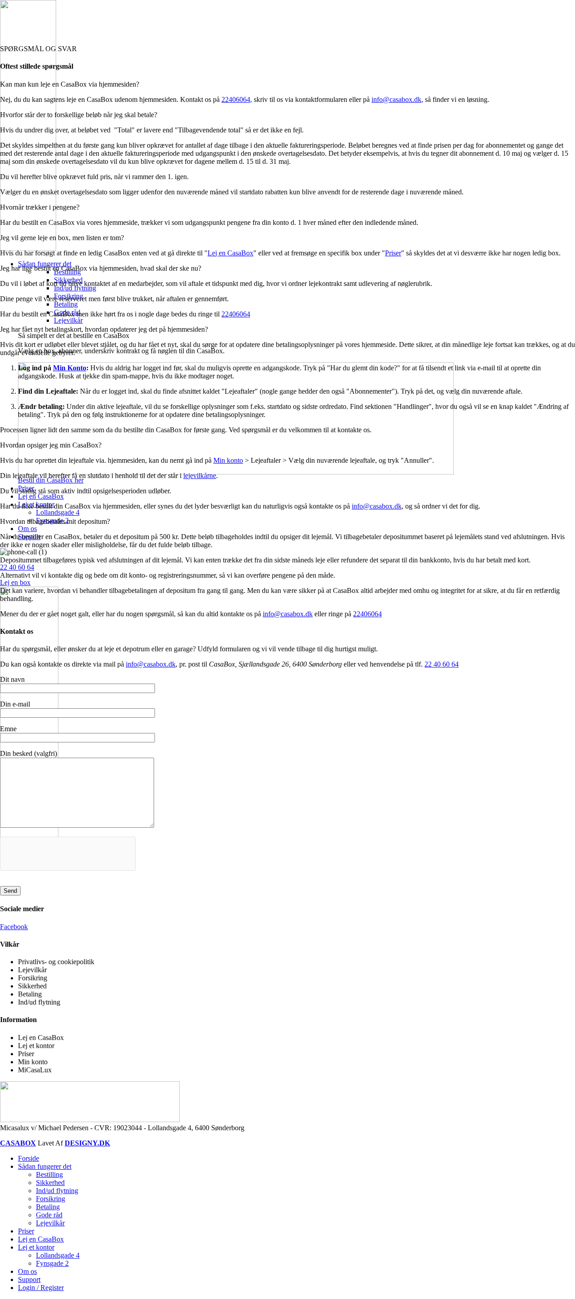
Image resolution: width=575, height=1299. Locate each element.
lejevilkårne (199, 475)
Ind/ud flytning (75, 288)
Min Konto (69, 368)
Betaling (66, 304)
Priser (393, 253)
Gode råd (49, 1215)
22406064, (236, 99)
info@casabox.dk (396, 99)
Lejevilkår (68, 320)
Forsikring (50, 1198)
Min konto (228, 460)
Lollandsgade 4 (58, 512)
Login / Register (41, 1287)
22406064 (235, 314)
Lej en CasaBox (230, 253)
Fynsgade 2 (52, 1263)
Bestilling (49, 1174)
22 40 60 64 (17, 567)
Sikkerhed (50, 1182)
